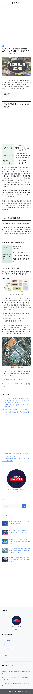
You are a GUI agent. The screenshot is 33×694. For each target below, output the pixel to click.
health (5, 644)
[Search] (24, 506)
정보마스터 (16, 3)
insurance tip (7, 648)
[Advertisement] (16, 28)
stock (5, 655)
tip (3, 45)
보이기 (13, 94)
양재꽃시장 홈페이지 (11, 379)
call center (7, 640)
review (6, 652)
